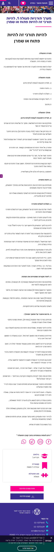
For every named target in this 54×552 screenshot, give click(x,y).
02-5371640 (39, 523)
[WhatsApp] (24, 441)
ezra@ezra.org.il (38, 531)
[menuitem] (27, 456)
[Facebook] (47, 441)
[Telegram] (32, 441)
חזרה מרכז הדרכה (27, 488)
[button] (27, 548)
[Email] (40, 441)
